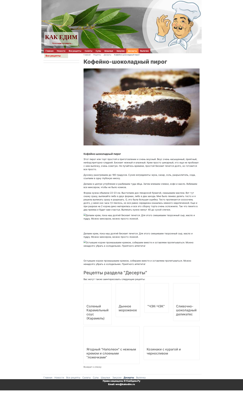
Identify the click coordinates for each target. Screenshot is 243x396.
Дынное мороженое (128, 308)
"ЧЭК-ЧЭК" (156, 306)
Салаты (88, 51)
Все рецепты (75, 51)
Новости (61, 51)
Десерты (132, 51)
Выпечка (144, 51)
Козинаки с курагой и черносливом (164, 351)
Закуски (120, 51)
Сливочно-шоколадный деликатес (186, 310)
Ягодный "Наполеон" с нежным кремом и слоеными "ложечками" (111, 353)
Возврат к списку (92, 367)
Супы (98, 51)
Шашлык (108, 51)
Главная (49, 51)
